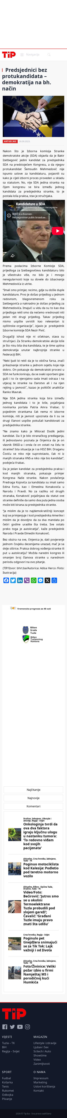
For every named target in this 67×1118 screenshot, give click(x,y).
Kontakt (39, 1090)
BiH (4, 1047)
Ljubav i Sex (41, 1047)
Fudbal (6, 1078)
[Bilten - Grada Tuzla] (33, 630)
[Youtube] (20, 1027)
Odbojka (7, 1095)
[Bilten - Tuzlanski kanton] (33, 638)
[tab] (33, 790)
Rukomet (8, 1090)
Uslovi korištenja (44, 1086)
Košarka (7, 1082)
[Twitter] (12, 1027)
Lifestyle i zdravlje (45, 1043)
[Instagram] (27, 1027)
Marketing (40, 1082)
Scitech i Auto (42, 1051)
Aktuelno (10, 141)
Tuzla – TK (8, 1043)
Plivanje (7, 1099)
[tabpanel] (33, 901)
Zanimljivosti (42, 1064)
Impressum (41, 1078)
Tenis (5, 1086)
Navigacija (29, 54)
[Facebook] (5, 1027)
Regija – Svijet (11, 1051)
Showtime (40, 1055)
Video (37, 1059)
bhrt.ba (21, 568)
